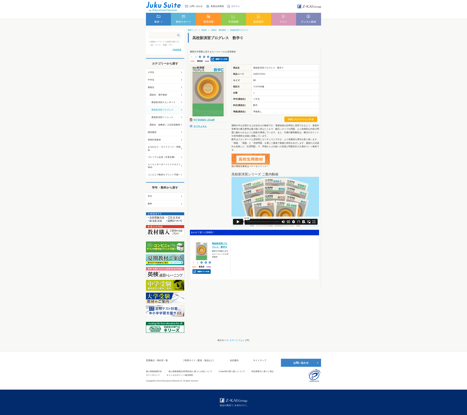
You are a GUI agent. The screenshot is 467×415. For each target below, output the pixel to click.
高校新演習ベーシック (162, 117)
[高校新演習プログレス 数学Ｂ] (201, 251)
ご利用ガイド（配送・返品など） (198, 360)
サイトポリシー (153, 375)
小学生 (151, 72)
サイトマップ (259, 360)
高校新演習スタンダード (163, 102)
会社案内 (234, 360)
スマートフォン (237, 340)
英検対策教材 (154, 139)
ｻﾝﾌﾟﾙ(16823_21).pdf (204, 120)
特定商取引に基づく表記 (263, 371)
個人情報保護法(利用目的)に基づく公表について (190, 371)
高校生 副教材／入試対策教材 (165, 124)
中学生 (151, 80)
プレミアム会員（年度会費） (162, 157)
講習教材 (152, 132)
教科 (150, 203)
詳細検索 (177, 49)
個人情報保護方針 (154, 371)
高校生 (204, 30)
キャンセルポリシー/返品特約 (180, 375)
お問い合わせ (301, 362)
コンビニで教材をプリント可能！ (164, 174)
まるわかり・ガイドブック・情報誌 (164, 148)
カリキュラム (200, 126)
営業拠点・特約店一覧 (157, 360)
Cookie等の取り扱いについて (232, 371)
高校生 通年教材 (218, 30)
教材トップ (192, 30)
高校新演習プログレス (239, 30)
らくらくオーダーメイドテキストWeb (164, 166)
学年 (150, 196)
